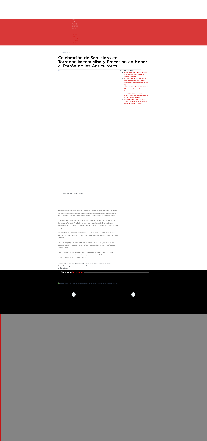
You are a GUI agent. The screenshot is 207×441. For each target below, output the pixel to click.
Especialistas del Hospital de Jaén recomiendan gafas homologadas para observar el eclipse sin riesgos (135, 101)
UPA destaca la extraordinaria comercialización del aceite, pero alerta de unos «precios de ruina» (136, 95)
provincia (103, 305)
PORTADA (74, 20)
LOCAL (73, 22)
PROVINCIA (75, 24)
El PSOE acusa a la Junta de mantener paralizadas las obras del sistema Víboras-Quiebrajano (135, 74)
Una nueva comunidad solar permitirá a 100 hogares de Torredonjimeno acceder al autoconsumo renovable (136, 89)
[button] (95, 32)
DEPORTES (75, 26)
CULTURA (74, 28)
